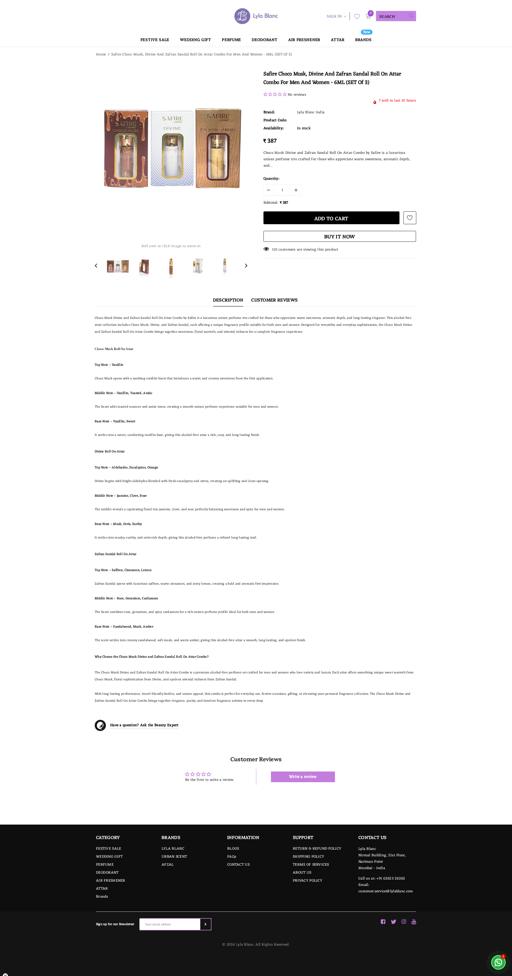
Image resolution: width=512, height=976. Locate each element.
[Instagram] (404, 921)
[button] (275, 94)
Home (101, 54)
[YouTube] (413, 921)
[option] (171, 148)
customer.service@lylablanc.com (385, 891)
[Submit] (205, 924)
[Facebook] (383, 921)
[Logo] (255, 16)
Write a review (303, 777)
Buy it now (339, 236)
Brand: (269, 112)
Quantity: (271, 179)
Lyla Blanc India (311, 112)
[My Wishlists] (355, 16)
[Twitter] (393, 921)
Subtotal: (270, 203)
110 (274, 250)
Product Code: (275, 120)
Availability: (273, 128)
